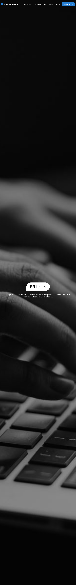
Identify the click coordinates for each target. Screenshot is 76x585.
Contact (51, 4)
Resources (38, 4)
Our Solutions (28, 4)
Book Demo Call (68, 4)
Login (57, 4)
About (45, 4)
